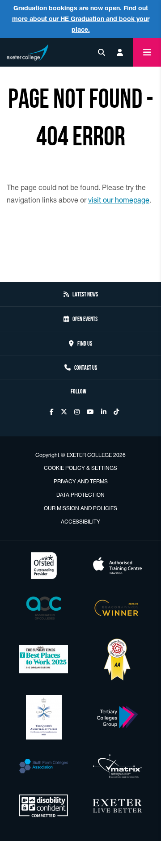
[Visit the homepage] (27, 50)
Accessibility (80, 521)
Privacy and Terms (81, 481)
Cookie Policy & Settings (80, 468)
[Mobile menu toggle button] (147, 52)
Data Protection (80, 494)
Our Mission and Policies (80, 508)
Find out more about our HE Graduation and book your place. (80, 19)
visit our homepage (118, 199)
